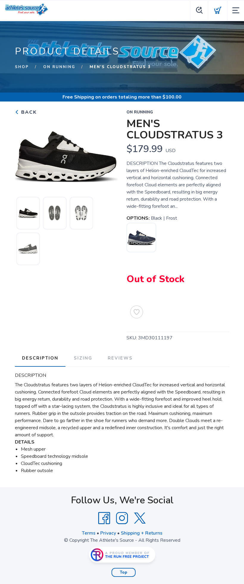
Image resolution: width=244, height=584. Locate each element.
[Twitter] (140, 518)
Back (28, 112)
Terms (89, 533)
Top (123, 572)
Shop (22, 67)
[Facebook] (104, 518)
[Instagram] (122, 518)
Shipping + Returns (141, 533)
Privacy (108, 533)
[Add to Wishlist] (136, 311)
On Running (59, 67)
